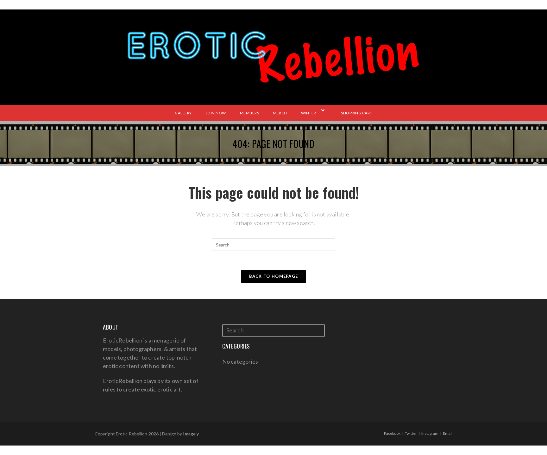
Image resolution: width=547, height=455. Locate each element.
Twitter (411, 433)
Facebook (392, 433)
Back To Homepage (273, 276)
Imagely (191, 433)
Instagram (429, 433)
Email (447, 433)
